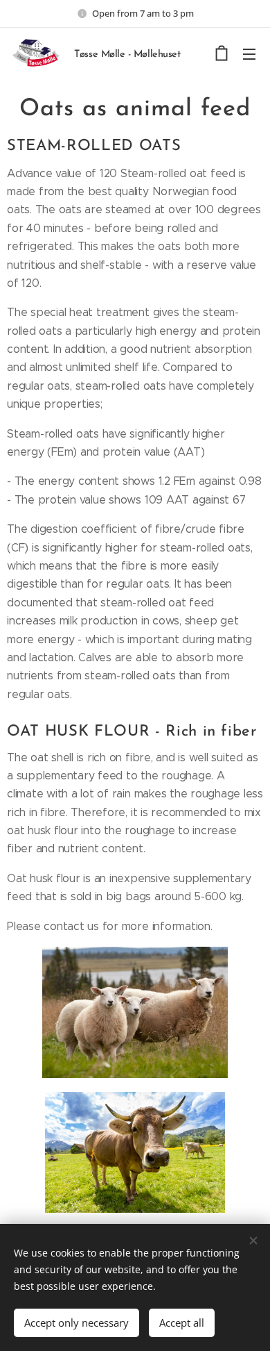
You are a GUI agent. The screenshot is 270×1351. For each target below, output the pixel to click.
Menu (249, 53)
